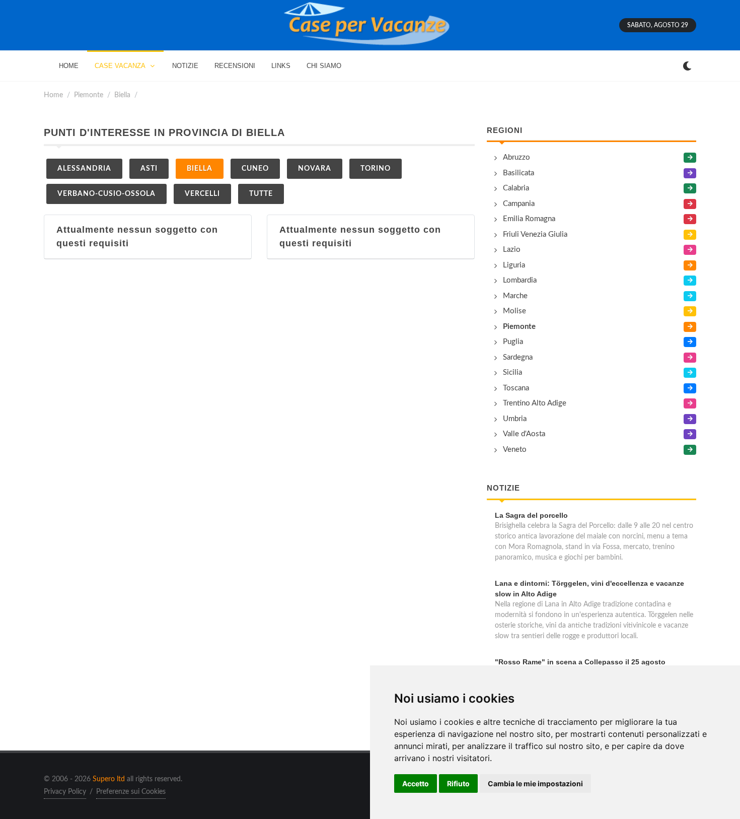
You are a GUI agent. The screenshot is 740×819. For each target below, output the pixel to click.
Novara (314, 168)
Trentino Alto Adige (534, 403)
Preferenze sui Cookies (131, 791)
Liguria (514, 265)
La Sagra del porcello (531, 515)
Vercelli (202, 193)
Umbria (515, 419)
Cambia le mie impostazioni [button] (535, 783)
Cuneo (255, 168)
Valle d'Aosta (524, 434)
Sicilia (512, 372)
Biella (122, 95)
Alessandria (84, 168)
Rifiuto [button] (458, 783)
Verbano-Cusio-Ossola (106, 193)
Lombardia (520, 280)
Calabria (516, 188)
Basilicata (518, 173)
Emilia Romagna (529, 219)
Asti (149, 168)
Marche (515, 296)
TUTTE (261, 193)
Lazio (512, 249)
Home (53, 95)
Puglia (513, 342)
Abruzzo (516, 157)
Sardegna (518, 357)
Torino (375, 168)
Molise (514, 311)
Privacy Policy (65, 791)
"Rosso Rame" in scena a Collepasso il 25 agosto (580, 662)
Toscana (516, 388)
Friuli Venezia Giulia (535, 234)
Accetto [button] (415, 783)
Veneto (515, 449)
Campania (519, 204)
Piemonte (88, 95)
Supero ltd (109, 779)
